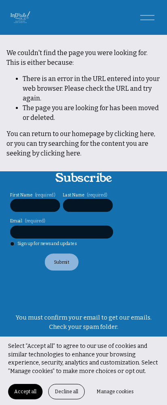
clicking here (134, 134)
